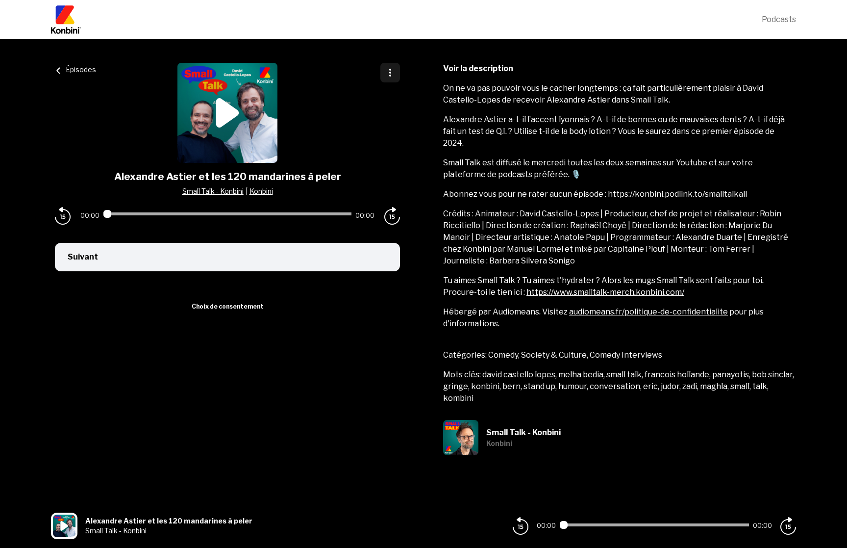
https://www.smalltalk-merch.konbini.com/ (605, 292)
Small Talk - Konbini (213, 191)
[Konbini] (406, 19)
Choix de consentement (228, 306)
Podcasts (779, 19)
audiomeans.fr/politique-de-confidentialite (648, 311)
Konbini (261, 191)
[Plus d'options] (390, 72)
